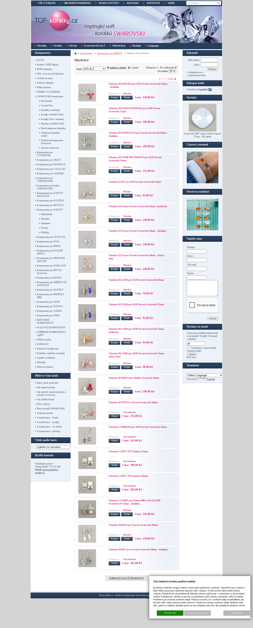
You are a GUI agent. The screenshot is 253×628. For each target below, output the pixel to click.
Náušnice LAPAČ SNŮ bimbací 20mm (128, 476)
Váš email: (192, 264)
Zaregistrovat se (195, 72)
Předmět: (191, 247)
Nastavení (236, 613)
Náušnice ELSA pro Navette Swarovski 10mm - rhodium (137, 230)
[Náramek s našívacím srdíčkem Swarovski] (202, 229)
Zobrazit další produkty (126, 578)
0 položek (203, 89)
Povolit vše (170, 613)
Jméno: (190, 256)
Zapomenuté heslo (197, 75)
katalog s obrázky (118, 67)
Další (170, 78)
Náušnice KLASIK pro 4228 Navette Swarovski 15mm (136, 304)
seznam (134, 67)
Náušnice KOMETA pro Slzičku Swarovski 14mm (134, 378)
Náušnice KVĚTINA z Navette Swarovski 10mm (133, 402)
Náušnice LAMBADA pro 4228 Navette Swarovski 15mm (138, 427)
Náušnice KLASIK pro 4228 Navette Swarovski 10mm (136, 280)
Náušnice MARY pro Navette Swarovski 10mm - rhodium (138, 549)
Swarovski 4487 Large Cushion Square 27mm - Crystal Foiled (202, 135)
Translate (211, 379)
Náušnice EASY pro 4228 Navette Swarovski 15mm (135, 181)
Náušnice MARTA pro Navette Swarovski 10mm (133, 525)
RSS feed (191, 357)
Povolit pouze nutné (197, 613)
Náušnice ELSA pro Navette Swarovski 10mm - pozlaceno (138, 206)
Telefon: (190, 273)
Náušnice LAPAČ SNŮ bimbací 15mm (128, 451)
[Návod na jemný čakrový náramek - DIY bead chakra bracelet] (202, 182)
